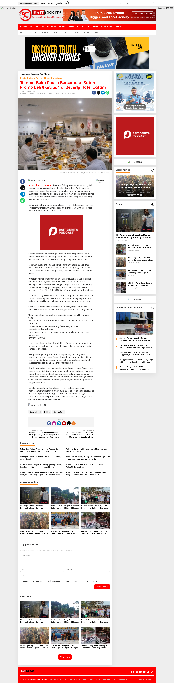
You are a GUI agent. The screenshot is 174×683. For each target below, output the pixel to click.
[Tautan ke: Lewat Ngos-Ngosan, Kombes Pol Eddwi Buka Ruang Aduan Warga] (121, 261)
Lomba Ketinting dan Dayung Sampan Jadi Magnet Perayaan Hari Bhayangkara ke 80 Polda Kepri (42, 473)
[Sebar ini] (94, 93)
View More (65, 657)
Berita (27, 93)
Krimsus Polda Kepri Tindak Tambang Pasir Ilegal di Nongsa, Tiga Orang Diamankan (64, 532)
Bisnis (23, 78)
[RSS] (73, 423)
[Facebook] (49, 423)
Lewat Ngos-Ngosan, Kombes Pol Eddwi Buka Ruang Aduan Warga (34, 532)
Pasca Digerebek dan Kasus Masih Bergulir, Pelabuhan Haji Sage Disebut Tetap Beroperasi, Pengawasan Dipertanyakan (135, 346)
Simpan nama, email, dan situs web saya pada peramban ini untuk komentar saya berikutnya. (60, 581)
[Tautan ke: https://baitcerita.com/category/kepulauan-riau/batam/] (152, 204)
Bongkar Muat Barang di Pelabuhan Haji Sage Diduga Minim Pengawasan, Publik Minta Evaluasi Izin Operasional (44, 433)
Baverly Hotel (35, 412)
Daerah (39, 78)
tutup (14, 8)
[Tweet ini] (98, 93)
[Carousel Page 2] (131, 194)
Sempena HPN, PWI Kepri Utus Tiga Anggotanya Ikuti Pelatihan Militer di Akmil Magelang (134, 353)
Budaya (31, 78)
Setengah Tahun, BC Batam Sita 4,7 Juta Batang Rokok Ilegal (40, 458)
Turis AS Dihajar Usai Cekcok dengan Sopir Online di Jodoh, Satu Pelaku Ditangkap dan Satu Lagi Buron (79, 433)
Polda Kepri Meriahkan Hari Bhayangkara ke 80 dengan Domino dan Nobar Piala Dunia (86, 473)
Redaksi (53, 679)
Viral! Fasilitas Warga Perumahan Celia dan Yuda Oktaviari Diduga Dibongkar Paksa (65, 507)
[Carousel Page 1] (128, 194)
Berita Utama (34, 93)
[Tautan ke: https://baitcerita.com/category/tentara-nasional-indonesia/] (152, 307)
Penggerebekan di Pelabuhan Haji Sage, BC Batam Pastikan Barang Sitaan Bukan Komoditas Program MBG (136, 361)
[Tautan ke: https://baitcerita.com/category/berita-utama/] (152, 170)
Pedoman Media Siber (107, 679)
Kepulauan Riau (61, 93)
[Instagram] (54, 423)
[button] (153, 3)
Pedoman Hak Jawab (86, 679)
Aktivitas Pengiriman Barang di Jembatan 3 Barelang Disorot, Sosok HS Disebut (94, 532)
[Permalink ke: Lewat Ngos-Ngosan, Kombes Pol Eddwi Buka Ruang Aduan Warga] (34, 520)
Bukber (47, 412)
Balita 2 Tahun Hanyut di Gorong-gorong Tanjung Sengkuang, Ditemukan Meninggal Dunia (41, 466)
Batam (22, 93)
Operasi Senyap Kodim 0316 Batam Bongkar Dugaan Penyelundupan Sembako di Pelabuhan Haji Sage (134, 368)
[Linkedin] (59, 423)
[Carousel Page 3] (134, 194)
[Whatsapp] (107, 93)
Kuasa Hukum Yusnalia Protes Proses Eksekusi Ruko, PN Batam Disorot (85, 466)
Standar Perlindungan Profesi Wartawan (135, 679)
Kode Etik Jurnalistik (67, 679)
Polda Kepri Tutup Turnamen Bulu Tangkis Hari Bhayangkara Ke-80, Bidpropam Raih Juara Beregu (39, 450)
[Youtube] (64, 423)
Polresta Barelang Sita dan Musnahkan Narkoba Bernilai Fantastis (86, 450)
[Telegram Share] (103, 93)
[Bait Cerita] (40, 15)
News (47, 78)
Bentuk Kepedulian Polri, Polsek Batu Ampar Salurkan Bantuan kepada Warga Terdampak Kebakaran (94, 507)
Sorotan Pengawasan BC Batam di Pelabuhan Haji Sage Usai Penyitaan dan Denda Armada (134, 339)
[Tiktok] (69, 423)
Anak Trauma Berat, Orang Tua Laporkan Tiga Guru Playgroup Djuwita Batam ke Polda (88, 458)
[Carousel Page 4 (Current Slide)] (138, 194)
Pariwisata (56, 78)
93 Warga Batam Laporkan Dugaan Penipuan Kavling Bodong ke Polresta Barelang (32, 507)
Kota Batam (58, 412)
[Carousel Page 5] (141, 194)
